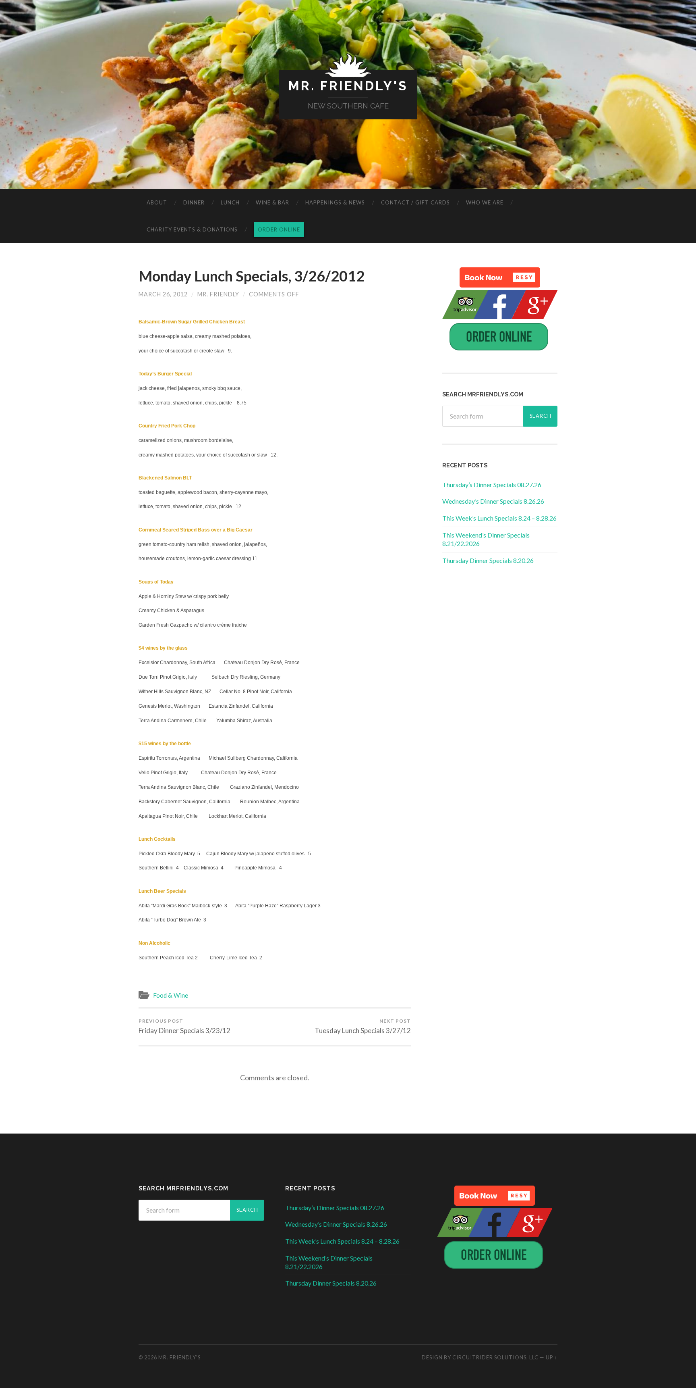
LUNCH (230, 202)
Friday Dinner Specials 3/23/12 (184, 1026)
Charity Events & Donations (192, 229)
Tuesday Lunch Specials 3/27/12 (363, 1026)
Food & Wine (170, 995)
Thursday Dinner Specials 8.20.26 (488, 560)
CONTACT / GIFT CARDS (415, 202)
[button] (500, 277)
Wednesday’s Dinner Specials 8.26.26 (493, 501)
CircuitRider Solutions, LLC (495, 1357)
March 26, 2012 (163, 294)
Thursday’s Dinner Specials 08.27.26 (491, 484)
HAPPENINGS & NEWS (335, 202)
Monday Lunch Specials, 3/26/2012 (252, 276)
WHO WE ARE (484, 202)
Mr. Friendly (218, 294)
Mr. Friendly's (348, 85)
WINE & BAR (272, 202)
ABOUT (157, 202)
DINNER (194, 202)
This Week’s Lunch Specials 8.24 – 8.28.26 (499, 518)
